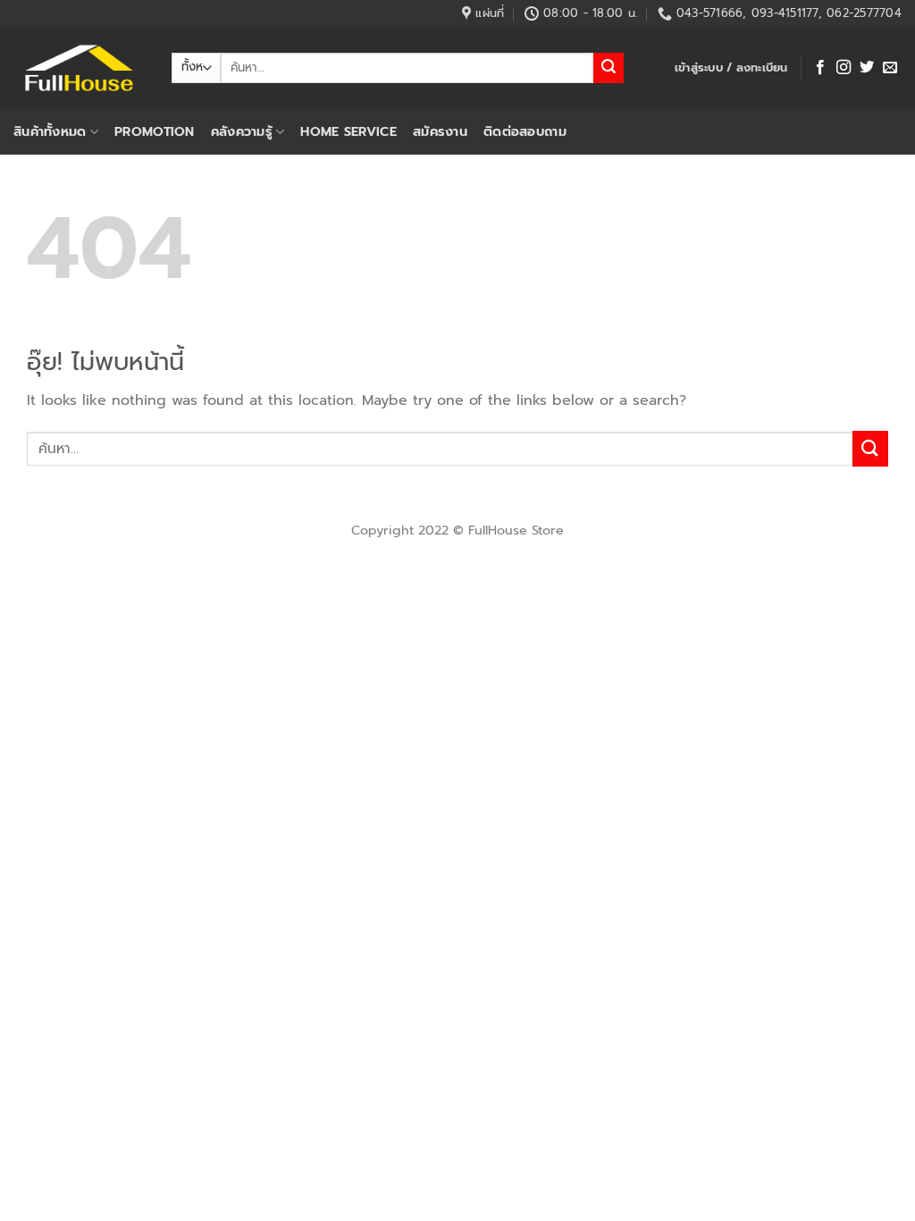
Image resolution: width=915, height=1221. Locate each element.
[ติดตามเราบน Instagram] (843, 68)
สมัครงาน (440, 131)
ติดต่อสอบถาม (525, 131)
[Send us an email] (890, 68)
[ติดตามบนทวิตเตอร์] (867, 68)
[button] (731, 68)
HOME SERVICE (348, 131)
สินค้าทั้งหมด (50, 131)
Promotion (154, 131)
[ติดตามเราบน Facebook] (820, 68)
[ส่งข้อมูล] (608, 68)
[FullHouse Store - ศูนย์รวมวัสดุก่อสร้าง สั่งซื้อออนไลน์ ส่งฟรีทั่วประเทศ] (79, 68)
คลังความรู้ (242, 131)
